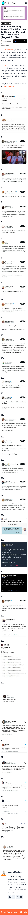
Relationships (6, 23)
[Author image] (2, 41)
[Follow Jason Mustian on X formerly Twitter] (13, 897)
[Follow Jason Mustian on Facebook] (9, 897)
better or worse (9, 50)
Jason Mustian (9, 41)
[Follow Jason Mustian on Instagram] (17, 897)
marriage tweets (8, 86)
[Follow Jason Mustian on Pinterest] (21, 897)
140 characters (6, 65)
